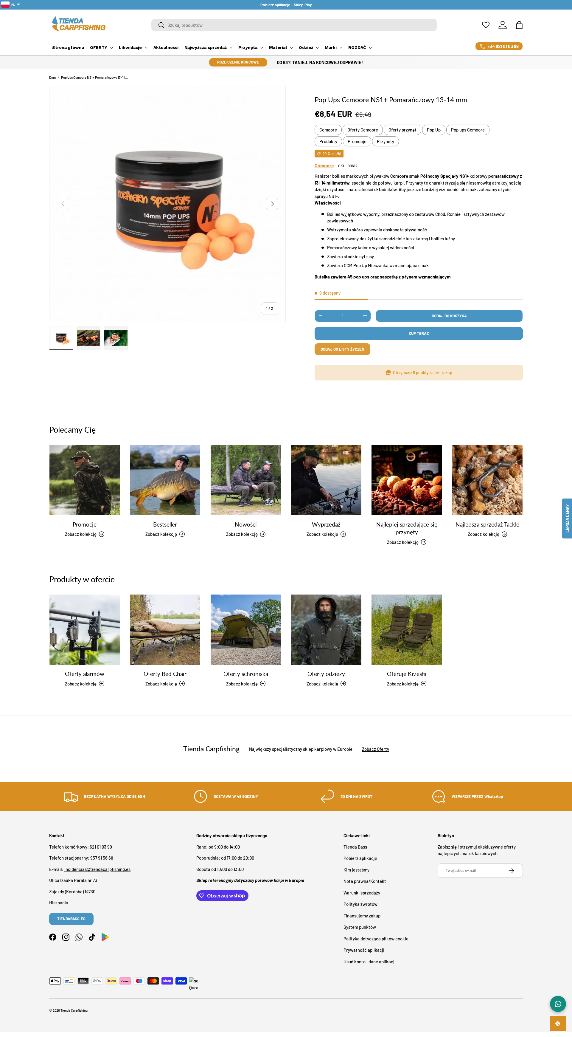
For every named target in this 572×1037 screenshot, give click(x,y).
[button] (519, 25)
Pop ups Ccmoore (468, 129)
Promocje (357, 141)
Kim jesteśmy (356, 869)
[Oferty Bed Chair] (165, 630)
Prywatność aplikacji (363, 950)
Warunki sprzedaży (361, 892)
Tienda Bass (355, 846)
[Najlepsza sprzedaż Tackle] (487, 480)
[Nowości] (246, 480)
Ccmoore (328, 129)
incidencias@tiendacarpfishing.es (97, 869)
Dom (52, 77)
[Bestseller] (165, 480)
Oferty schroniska (245, 673)
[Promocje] (84, 480)
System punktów (359, 927)
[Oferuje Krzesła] (407, 630)
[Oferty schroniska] (246, 630)
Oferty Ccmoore (362, 129)
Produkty (328, 141)
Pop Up (434, 129)
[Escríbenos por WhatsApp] (558, 1004)
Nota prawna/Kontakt (364, 881)
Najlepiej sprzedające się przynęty (406, 528)
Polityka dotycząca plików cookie (375, 938)
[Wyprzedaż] (326, 480)
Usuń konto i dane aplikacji (369, 961)
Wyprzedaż (326, 524)
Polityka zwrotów (360, 904)
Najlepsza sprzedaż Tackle (487, 524)
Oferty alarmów (84, 673)
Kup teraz (419, 333)
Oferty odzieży (326, 673)
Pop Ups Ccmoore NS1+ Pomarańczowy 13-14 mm (94, 77)
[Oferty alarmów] (84, 630)
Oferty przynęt (402, 129)
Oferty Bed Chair (165, 673)
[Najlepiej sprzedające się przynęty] (407, 480)
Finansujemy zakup (361, 915)
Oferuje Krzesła (406, 673)
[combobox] (294, 25)
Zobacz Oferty (375, 749)
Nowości (246, 524)
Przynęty (385, 141)
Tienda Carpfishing (74, 1010)
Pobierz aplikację (360, 858)
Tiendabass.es (71, 918)
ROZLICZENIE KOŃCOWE (238, 62)
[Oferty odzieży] (326, 630)
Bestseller (165, 524)
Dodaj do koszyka (449, 315)
